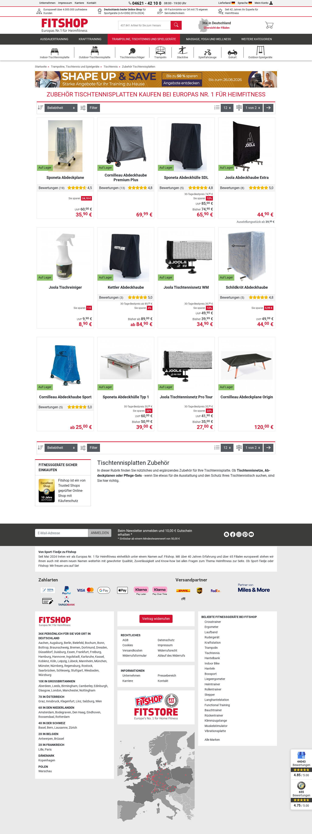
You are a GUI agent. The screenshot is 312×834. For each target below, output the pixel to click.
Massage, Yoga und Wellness (208, 39)
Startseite (41, 66)
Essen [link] (71, 652)
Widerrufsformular (134, 655)
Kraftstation (213, 643)
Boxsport (211, 674)
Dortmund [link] (88, 647)
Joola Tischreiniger (65, 287)
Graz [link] (41, 701)
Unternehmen (47, 2)
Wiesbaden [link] (91, 670)
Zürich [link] (73, 727)
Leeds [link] (56, 686)
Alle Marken (212, 740)
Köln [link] (53, 661)
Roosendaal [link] (46, 717)
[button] (268, 108)
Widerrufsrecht (167, 650)
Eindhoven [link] (93, 712)
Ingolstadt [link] (73, 657)
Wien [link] (99, 701)
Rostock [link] (87, 666)
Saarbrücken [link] (46, 670)
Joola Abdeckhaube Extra (247, 177)
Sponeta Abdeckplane (65, 177)
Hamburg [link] (44, 657)
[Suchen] (176, 25)
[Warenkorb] (270, 25)
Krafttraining (90, 39)
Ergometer (211, 627)
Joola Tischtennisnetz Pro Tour (186, 397)
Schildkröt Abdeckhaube (247, 287)
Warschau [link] (45, 771)
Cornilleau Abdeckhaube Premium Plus (126, 177)
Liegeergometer (215, 679)
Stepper (210, 695)
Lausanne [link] (60, 727)
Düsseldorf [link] (45, 652)
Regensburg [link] (72, 666)
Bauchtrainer (213, 710)
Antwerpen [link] (45, 739)
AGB (125, 640)
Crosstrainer (213, 622)
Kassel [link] (99, 657)
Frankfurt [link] (82, 652)
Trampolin (211, 648)
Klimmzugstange (216, 720)
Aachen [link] (43, 643)
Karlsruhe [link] (87, 657)
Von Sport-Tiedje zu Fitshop (57, 552)
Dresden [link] (101, 647)
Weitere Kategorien (256, 39)
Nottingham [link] (87, 690)
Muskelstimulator (216, 726)
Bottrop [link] (43, 647)
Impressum (65, 2)
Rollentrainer (213, 689)
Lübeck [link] (73, 661)
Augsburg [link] (56, 643)
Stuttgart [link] (77, 670)
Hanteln (210, 668)
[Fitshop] (64, 25)
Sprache (243, 2)
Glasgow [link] (44, 690)
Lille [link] (41, 749)
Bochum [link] (90, 643)
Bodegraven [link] (63, 712)
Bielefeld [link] (78, 643)
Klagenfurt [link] (67, 701)
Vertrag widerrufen (156, 619)
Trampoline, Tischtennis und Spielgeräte (144, 39)
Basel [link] (42, 727)
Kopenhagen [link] (46, 760)
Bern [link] (50, 727)
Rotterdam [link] (62, 717)
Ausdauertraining (54, 39)
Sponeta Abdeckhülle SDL (186, 177)
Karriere (79, 2)
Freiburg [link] (95, 652)
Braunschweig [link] (59, 647)
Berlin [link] (67, 643)
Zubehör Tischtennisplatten (138, 66)
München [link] (100, 661)
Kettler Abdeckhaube (126, 287)
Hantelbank (212, 658)
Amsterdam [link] (46, 712)
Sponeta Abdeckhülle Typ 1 (126, 397)
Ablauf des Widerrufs (171, 655)
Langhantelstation (217, 700)
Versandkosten (132, 650)
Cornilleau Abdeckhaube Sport (65, 397)
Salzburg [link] (88, 701)
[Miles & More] (254, 587)
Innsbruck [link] (52, 701)
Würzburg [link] (44, 675)
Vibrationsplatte (215, 731)
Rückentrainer (214, 715)
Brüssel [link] (59, 739)
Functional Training (217, 705)
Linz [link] (78, 701)
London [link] (56, 690)
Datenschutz (166, 640)
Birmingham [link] (69, 686)
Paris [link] (48, 749)
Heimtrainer (212, 684)
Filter (93, 108)
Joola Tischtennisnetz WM (186, 287)
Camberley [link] (86, 686)
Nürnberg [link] (57, 666)
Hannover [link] (58, 657)
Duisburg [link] (60, 652)
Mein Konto (261, 2)
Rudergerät (212, 637)
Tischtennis (111, 66)
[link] (47, 490)
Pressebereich (167, 675)
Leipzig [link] (62, 661)
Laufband (211, 632)
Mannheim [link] (86, 661)
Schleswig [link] (63, 670)
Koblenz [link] (43, 661)
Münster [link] (43, 666)
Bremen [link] (75, 647)
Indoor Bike (212, 663)
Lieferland (224, 2)
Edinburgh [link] (100, 686)
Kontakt (91, 2)
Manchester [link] (70, 690)
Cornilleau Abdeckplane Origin (247, 397)
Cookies (127, 645)
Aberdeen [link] (44, 686)
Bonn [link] (100, 643)
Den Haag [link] (78, 712)
